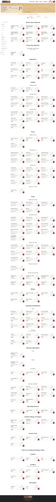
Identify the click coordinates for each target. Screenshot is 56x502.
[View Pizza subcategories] (8, 30)
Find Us (41, 1)
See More (3, 11)
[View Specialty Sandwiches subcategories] (8, 37)
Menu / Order (32, 1)
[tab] (5, 22)
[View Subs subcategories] (8, 33)
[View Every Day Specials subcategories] (8, 24)
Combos (33, 464)
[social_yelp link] (19, 9)
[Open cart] (54, 2)
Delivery (37, 1)
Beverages (32, 482)
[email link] (21, 8)
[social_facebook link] (19, 8)
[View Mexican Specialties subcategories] (8, 39)
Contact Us (45, 1)
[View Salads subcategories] (8, 28)
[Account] (52, 2)
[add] (23, 28)
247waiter (29, 500)
